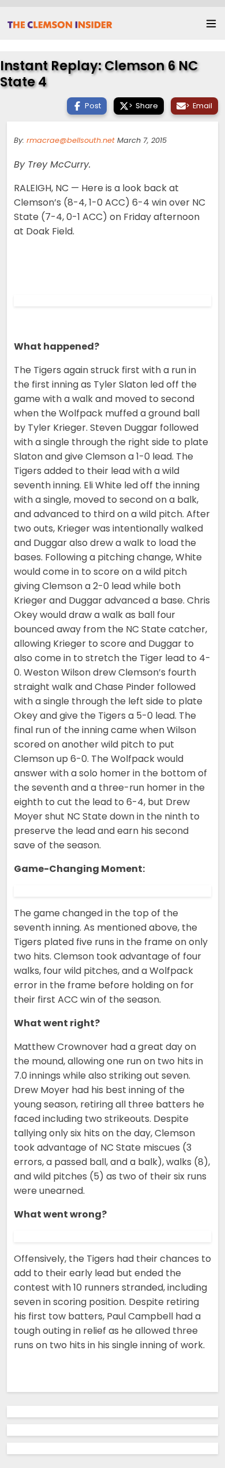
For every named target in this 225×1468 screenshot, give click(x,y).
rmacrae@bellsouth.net (71, 140)
